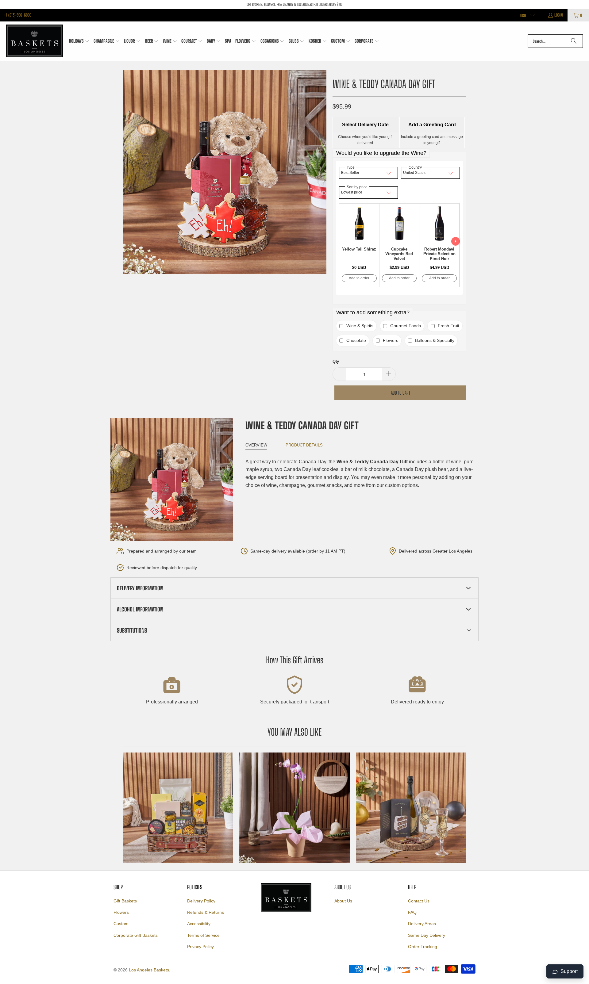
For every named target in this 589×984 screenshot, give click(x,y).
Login (558, 15)
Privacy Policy (200, 946)
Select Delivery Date (365, 124)
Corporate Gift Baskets (136, 935)
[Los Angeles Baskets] (34, 41)
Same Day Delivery (426, 935)
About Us (343, 900)
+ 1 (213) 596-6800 (17, 15)
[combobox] (555, 41)
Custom (121, 923)
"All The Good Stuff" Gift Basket (178, 807)
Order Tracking (422, 946)
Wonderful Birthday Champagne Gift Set (411, 807)
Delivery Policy (201, 900)
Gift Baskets (125, 900)
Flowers (121, 912)
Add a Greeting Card (432, 124)
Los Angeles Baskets (149, 969)
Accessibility (198, 923)
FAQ (412, 912)
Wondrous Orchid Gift (294, 807)
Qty (336, 361)
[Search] (573, 41)
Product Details (304, 445)
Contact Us (418, 900)
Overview (256, 445)
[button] (79, 41)
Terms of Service (203, 935)
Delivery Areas (422, 923)
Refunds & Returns (205, 912)
